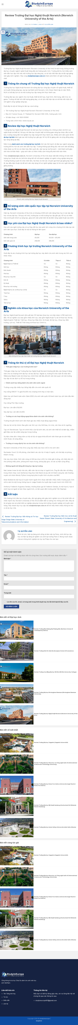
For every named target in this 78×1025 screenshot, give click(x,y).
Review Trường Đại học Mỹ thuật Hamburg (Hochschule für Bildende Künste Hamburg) (55, 806)
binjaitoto (39, 1021)
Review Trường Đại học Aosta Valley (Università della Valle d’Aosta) (55, 827)
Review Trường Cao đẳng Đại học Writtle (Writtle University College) (55, 672)
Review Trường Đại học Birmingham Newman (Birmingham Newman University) (55, 693)
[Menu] (2, 4)
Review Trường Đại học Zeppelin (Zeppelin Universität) (51, 742)
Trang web (7, 593)
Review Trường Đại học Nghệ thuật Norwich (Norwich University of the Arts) (56, 714)
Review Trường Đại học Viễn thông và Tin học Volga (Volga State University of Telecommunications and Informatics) (19, 519)
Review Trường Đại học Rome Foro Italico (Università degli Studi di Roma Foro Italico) (54, 784)
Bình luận (7, 558)
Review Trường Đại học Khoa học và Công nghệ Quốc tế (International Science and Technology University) (55, 763)
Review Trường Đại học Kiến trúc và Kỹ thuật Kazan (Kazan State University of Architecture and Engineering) (58, 518)
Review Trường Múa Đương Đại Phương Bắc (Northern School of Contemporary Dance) (53, 629)
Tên (6, 575)
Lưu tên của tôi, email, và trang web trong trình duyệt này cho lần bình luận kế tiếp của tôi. (37, 602)
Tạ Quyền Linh (48, 24)
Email (6, 584)
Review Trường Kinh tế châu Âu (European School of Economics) (54, 651)
